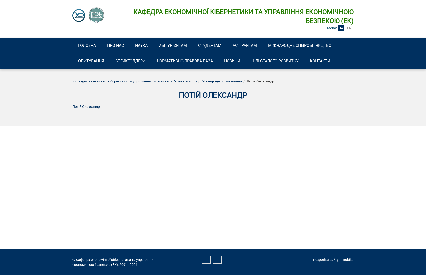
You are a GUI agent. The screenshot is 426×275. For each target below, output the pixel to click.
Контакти (320, 61)
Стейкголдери (130, 61)
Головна (87, 45)
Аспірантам (245, 45)
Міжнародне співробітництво (299, 45)
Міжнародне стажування (222, 81)
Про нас (115, 45)
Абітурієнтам (173, 45)
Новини (232, 61)
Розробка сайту (326, 260)
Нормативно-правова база (185, 61)
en (349, 28)
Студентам (209, 45)
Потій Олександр (86, 107)
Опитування (91, 61)
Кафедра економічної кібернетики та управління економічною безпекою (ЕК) (134, 81)
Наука (141, 45)
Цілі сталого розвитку (275, 61)
